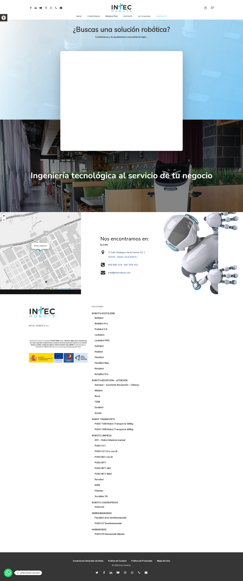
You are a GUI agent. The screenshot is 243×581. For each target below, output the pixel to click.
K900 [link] (97, 485)
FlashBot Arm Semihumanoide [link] (111, 517)
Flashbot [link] (99, 357)
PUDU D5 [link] (99, 507)
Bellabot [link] (99, 318)
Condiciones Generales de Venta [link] (88, 561)
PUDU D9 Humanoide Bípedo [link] (110, 534)
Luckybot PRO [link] (102, 340)
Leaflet (55, 288)
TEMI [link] (97, 401)
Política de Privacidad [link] (141, 561)
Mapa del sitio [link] (163, 561)
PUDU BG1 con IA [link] (104, 457)
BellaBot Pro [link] (101, 323)
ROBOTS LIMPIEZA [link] (102, 435)
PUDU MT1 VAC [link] (103, 468)
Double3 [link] (99, 407)
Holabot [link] (99, 351)
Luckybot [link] (99, 334)
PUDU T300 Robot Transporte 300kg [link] (114, 423)
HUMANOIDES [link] (99, 529)
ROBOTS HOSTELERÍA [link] (103, 313)
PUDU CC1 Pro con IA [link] (106, 451)
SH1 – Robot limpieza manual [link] (110, 440)
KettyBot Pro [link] (101, 374)
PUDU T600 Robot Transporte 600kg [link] (114, 429)
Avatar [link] (98, 413)
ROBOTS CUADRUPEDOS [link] (105, 502)
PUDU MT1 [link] (100, 462)
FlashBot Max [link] (102, 363)
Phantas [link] (99, 490)
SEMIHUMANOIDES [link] (102, 513)
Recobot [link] (99, 479)
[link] (3, 17)
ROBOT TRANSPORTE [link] (103, 419)
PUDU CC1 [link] (100, 445)
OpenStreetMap (66, 288)
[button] (40, 251)
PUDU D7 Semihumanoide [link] (108, 523)
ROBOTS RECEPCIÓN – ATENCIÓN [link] (109, 380)
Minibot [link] (99, 390)
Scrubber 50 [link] (101, 496)
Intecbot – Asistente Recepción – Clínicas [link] (117, 385)
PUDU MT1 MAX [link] (103, 474)
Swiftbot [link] (99, 346)
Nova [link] (97, 396)
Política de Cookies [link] (117, 561)
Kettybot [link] (99, 368)
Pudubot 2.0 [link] (101, 329)
